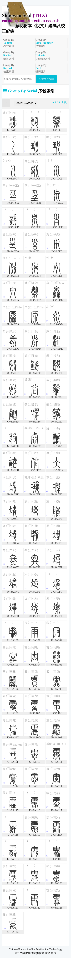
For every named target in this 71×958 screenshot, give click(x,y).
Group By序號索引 (44, 43)
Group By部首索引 (8, 55)
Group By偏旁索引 (41, 68)
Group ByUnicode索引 (43, 55)
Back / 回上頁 (59, 102)
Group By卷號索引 (8, 43)
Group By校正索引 (8, 68)
